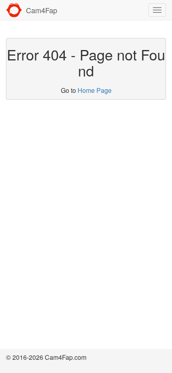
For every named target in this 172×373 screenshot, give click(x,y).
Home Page (95, 90)
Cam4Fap (41, 10)
